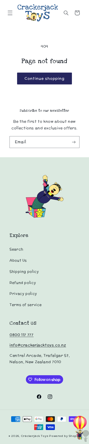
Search (16, 249)
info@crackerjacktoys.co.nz (37, 345)
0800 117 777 (21, 335)
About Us (18, 260)
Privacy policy (23, 293)
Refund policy (22, 282)
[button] (10, 12)
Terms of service (25, 304)
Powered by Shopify (64, 436)
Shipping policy (24, 271)
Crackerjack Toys (34, 436)
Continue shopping (44, 78)
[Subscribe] (73, 142)
